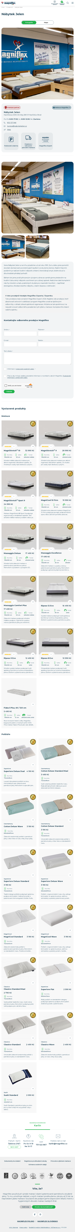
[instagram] (40, 1214)
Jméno (6, 330)
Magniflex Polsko (25, 1221)
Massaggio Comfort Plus (15, 605)
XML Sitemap (13, 1227)
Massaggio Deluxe (12, 553)
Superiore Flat (47, 989)
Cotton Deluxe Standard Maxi (54, 771)
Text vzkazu (8, 351)
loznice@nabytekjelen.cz (17, 126)
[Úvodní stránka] (25, 4)
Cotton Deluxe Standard (52, 826)
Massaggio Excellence (51, 553)
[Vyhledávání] (68, 3)
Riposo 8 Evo (47, 658)
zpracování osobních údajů (25, 369)
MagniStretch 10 (12, 451)
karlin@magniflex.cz (58, 1144)
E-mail (6, 340)
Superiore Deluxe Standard (16, 881)
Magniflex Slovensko (48, 1221)
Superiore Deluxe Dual (14, 771)
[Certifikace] (24, 1176)
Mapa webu (23, 1227)
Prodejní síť (9, 7)
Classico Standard (12, 1045)
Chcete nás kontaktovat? (44, 1207)
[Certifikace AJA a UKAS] (6, 1176)
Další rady (25, 1207)
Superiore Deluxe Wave (52, 881)
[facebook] (35, 1214)
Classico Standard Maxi (14, 989)
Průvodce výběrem (62, 4)
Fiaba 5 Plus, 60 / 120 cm (15, 708)
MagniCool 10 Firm (49, 500)
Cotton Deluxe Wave (13, 826)
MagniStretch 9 (49, 451)
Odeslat (9, 391)
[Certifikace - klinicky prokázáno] (69, 1176)
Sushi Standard (11, 1095)
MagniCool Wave (49, 937)
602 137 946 (11, 123)
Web (9, 130)
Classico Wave (47, 1045)
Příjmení (41, 330)
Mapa (46, 22)
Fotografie (29, 22)
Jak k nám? (14, 1147)
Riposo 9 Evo (10, 658)
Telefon (40, 340)
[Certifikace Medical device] (15, 1176)
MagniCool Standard (13, 937)
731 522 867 (41, 1145)
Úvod (2, 7)
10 (13, 549)
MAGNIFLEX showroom (38, 1124)
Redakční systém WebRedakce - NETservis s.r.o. (45, 1227)
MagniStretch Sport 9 (14, 500)
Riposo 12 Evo (47, 606)
